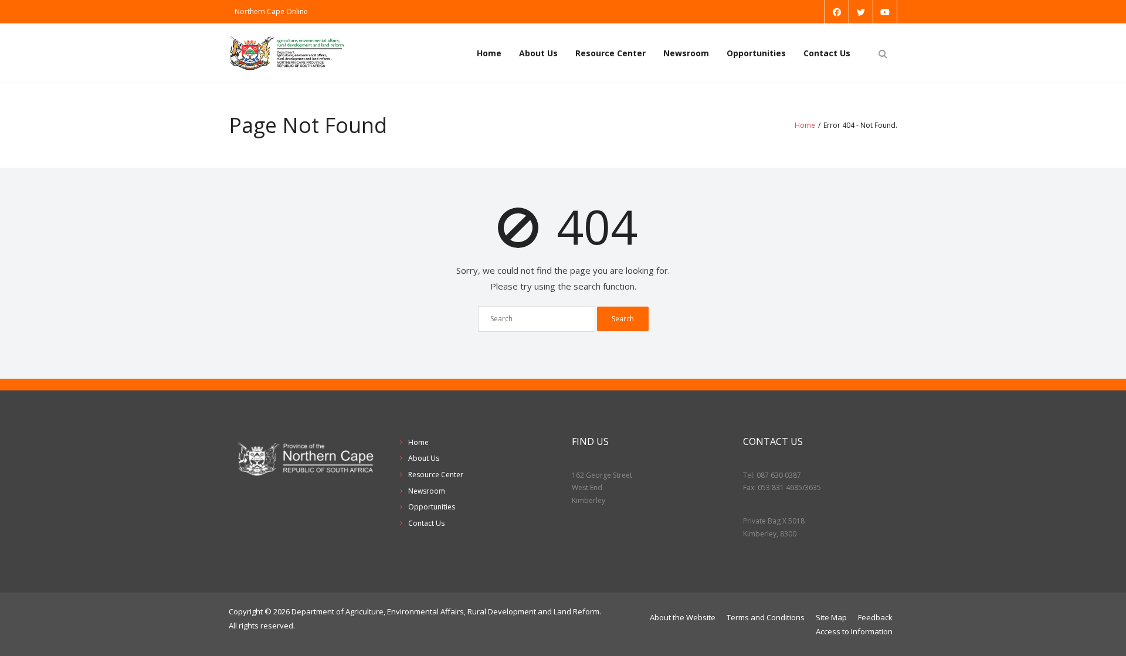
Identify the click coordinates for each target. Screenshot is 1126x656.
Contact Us (826, 53)
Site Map (831, 617)
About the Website (682, 617)
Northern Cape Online (271, 11)
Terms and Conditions (766, 617)
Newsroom (686, 53)
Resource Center (610, 53)
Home (489, 53)
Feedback (875, 617)
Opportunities (756, 53)
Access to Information (854, 631)
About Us (538, 53)
